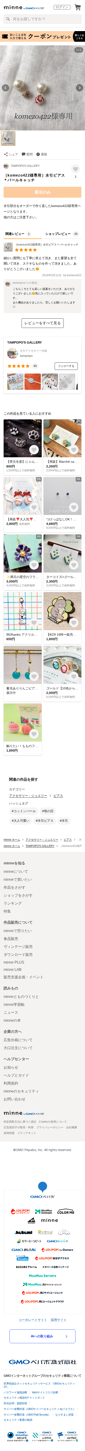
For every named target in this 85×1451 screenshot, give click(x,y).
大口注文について (18, 1048)
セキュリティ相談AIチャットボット (24, 1397)
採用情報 (9, 1133)
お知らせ (11, 1067)
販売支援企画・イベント (24, 977)
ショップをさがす (18, 895)
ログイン (62, 7)
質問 (29, 154)
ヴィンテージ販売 (18, 947)
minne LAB (13, 969)
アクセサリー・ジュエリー (28, 795)
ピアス (58, 795)
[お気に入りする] (75, 169)
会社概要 (71, 1127)
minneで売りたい (18, 931)
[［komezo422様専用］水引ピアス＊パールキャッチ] (41, 250)
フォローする (66, 366)
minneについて (16, 871)
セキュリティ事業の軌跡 (18, 1419)
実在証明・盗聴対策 (15, 1403)
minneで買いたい (18, 879)
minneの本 (12, 1020)
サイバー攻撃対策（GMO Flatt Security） (27, 1414)
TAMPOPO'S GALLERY (25, 165)
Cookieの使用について (53, 1121)
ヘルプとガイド (16, 1075)
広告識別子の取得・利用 (19, 1127)
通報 (44, 154)
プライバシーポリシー (49, 1127)
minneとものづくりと (21, 996)
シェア (13, 154)
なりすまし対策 (64, 1414)
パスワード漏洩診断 (15, 1392)
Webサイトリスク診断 (45, 1392)
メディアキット (26, 1133)
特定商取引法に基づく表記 (20, 1121)
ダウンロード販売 (18, 955)
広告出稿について (18, 1040)
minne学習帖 (14, 1004)
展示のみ (42, 192)
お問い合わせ (14, 1099)
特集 (7, 911)
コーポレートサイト (33, 1320)
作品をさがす (14, 887)
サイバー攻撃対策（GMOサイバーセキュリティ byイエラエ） (39, 1409)
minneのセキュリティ (21, 1091)
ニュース (11, 1012)
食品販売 (11, 939)
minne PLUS (14, 962)
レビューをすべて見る (42, 323)
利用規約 (11, 1083)
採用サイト (59, 1320)
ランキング (13, 903)
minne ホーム (12, 839)
